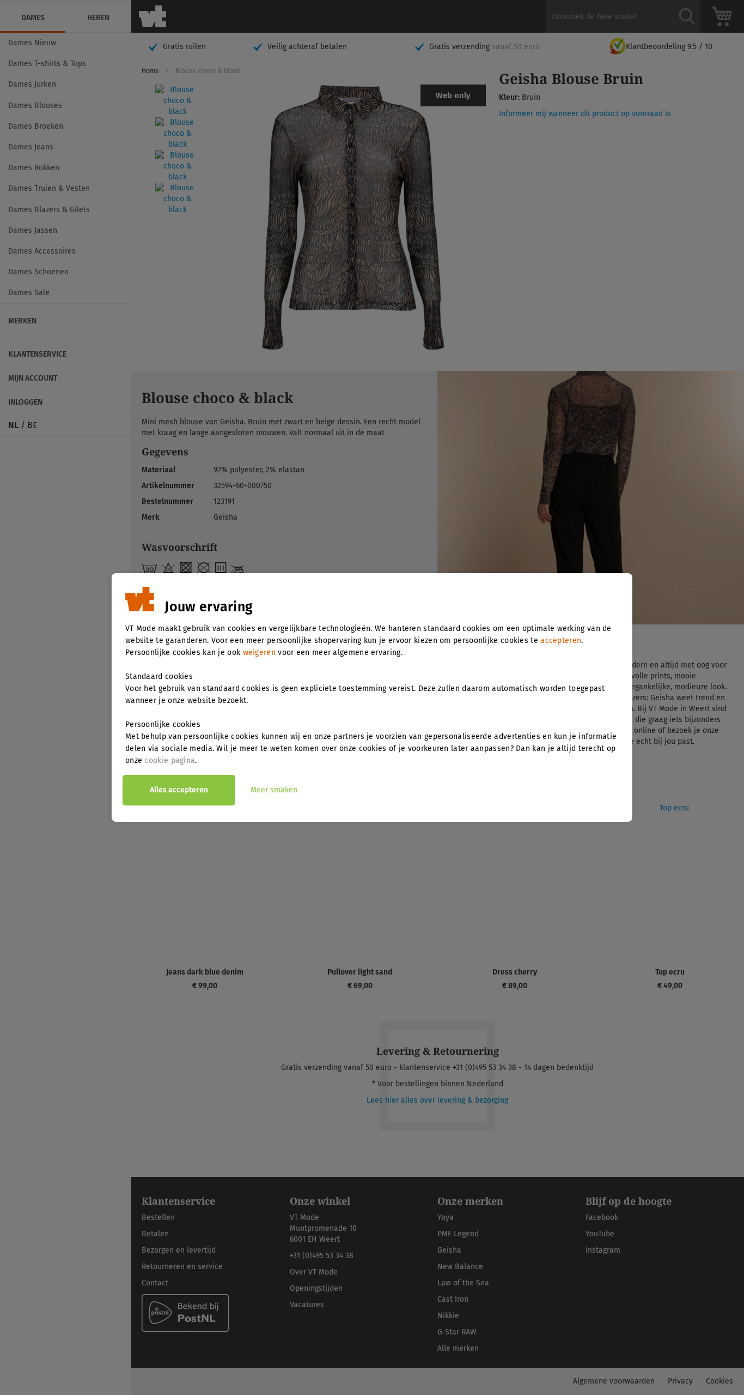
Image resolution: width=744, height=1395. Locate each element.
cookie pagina (169, 760)
